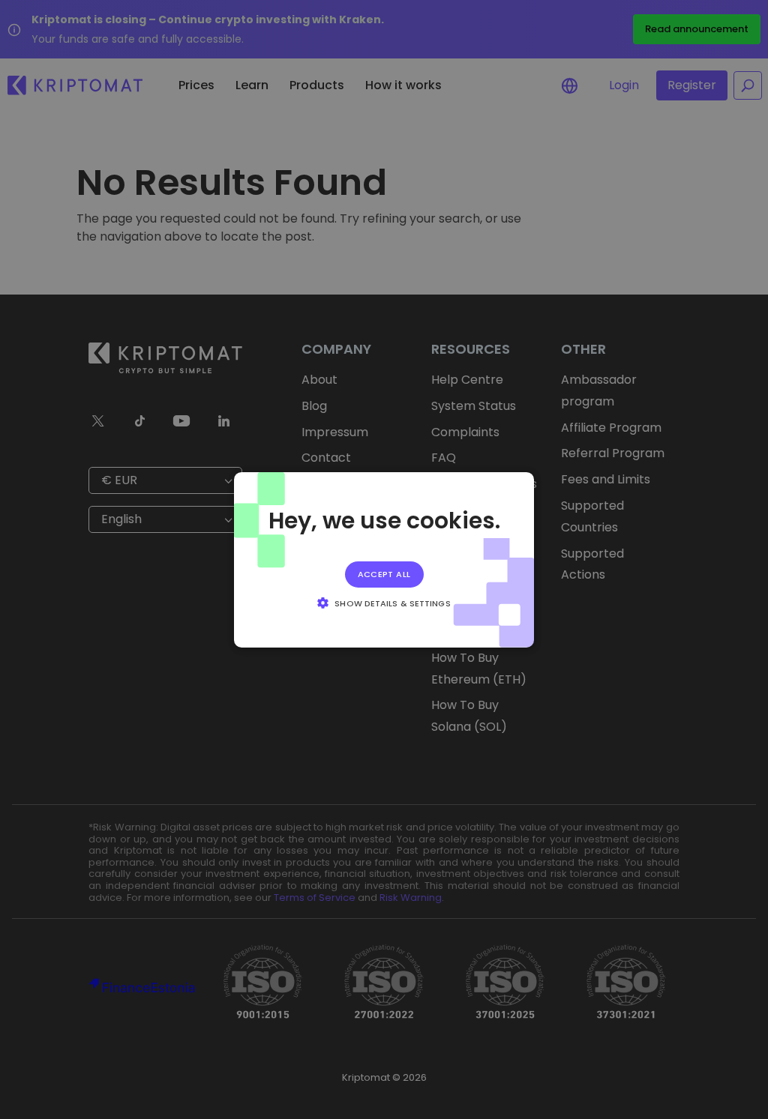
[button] (383, 602)
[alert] (384, 559)
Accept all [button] (384, 573)
